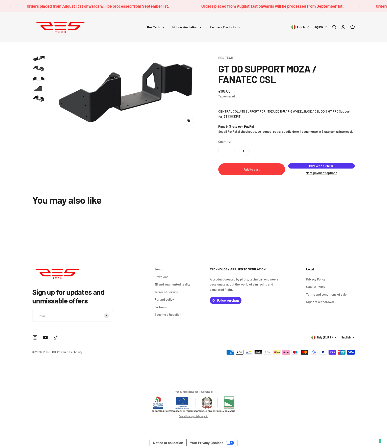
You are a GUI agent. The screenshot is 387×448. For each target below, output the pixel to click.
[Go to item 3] (38, 79)
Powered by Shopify (69, 352)
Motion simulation (185, 27)
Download (161, 277)
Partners (160, 307)
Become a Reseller (167, 314)
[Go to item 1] (38, 59)
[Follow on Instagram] (35, 337)
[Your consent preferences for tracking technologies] (380, 441)
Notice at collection (168, 443)
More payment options (321, 173)
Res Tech (153, 27)
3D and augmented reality (172, 284)
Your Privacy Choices (206, 443)
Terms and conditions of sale (326, 294)
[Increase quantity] (243, 151)
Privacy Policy (316, 279)
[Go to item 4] (38, 89)
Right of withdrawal (320, 302)
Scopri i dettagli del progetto (193, 416)
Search (159, 269)
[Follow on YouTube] (45, 337)
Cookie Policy (315, 287)
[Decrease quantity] (224, 151)
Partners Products (223, 27)
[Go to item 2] (38, 69)
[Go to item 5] (38, 99)
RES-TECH (225, 57)
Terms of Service (166, 292)
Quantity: (224, 141)
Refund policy (164, 299)
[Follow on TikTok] (55, 337)
